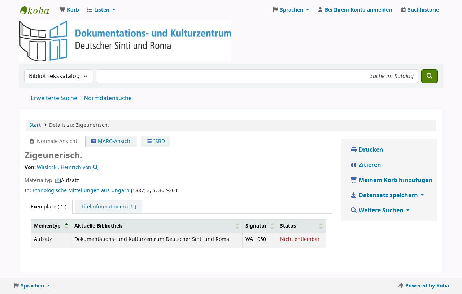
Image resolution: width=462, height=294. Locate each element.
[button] (69, 10)
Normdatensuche (108, 98)
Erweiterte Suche (54, 98)
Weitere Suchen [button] (381, 210)
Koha (38, 10)
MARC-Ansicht (114, 141)
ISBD (158, 141)
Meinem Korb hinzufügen (394, 180)
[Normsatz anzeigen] (95, 167)
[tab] (108, 207)
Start (35, 125)
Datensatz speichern (388, 195)
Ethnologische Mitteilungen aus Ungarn (81, 190)
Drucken (370, 150)
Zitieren (369, 165)
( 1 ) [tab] (48, 207)
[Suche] (429, 76)
